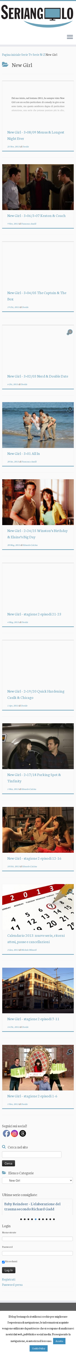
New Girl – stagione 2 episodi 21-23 (34, 613)
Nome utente (9, 1232)
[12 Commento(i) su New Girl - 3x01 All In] (70, 412)
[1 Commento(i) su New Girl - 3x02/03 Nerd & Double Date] (70, 335)
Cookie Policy (38, 1348)
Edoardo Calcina (30, 544)
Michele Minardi (28, 949)
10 (54, 1219)
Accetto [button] (59, 1341)
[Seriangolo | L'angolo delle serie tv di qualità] (38, 16)
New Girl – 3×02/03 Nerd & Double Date (37, 376)
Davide (25, 146)
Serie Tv (26, 54)
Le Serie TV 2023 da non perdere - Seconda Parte (31, 1206)
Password (7, 1246)
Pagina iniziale (11, 54)
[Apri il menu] (70, 37)
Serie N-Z (39, 54)
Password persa (12, 1284)
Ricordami (11, 1261)
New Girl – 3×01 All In (23, 453)
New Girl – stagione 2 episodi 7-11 (33, 1018)
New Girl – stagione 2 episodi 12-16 (34, 858)
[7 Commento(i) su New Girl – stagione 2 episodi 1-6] (70, 1055)
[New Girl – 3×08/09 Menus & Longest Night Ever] (38, 104)
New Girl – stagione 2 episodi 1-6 (32, 1095)
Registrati (8, 1279)
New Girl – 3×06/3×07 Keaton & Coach (36, 215)
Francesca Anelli (28, 223)
